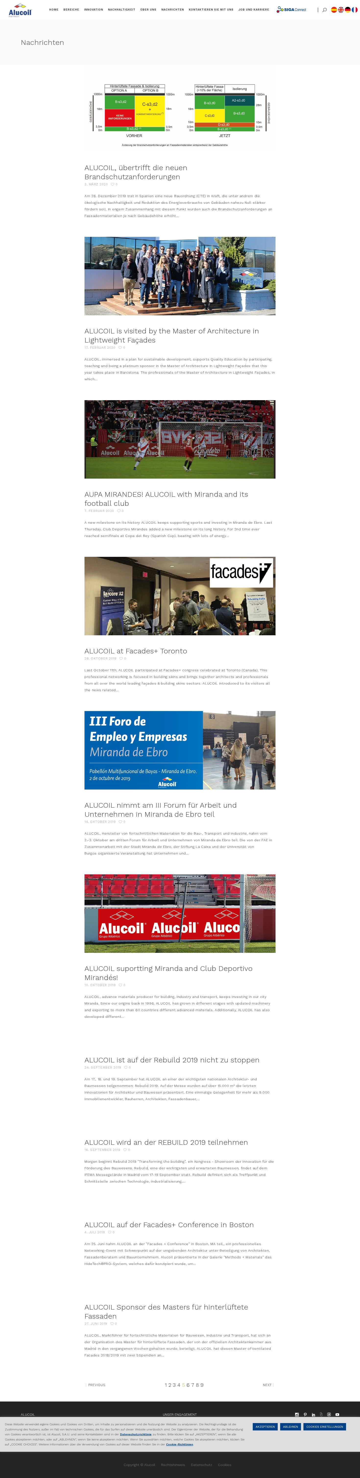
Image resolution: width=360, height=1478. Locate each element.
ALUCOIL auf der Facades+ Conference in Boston (169, 1224)
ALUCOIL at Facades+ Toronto (135, 651)
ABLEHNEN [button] (290, 1426)
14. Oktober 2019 (100, 822)
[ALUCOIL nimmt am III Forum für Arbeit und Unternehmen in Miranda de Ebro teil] (180, 750)
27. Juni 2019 (95, 1323)
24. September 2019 (102, 1067)
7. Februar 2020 (99, 511)
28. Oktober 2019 (100, 658)
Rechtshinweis (173, 1465)
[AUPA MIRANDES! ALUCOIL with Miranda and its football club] (180, 439)
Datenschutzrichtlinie (136, 1434)
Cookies (224, 1465)
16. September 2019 (102, 1150)
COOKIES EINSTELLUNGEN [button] (324, 1426)
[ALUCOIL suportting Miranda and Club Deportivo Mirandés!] (180, 913)
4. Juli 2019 (94, 1232)
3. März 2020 (96, 184)
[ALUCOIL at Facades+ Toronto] (180, 596)
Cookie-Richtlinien (179, 1444)
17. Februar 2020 (99, 347)
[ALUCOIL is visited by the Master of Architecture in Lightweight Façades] (180, 276)
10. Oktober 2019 (100, 985)
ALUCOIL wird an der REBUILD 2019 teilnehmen (166, 1142)
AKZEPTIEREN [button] (265, 1426)
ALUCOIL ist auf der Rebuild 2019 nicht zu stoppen (172, 1060)
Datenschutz (201, 1465)
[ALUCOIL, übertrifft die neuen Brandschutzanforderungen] (180, 108)
